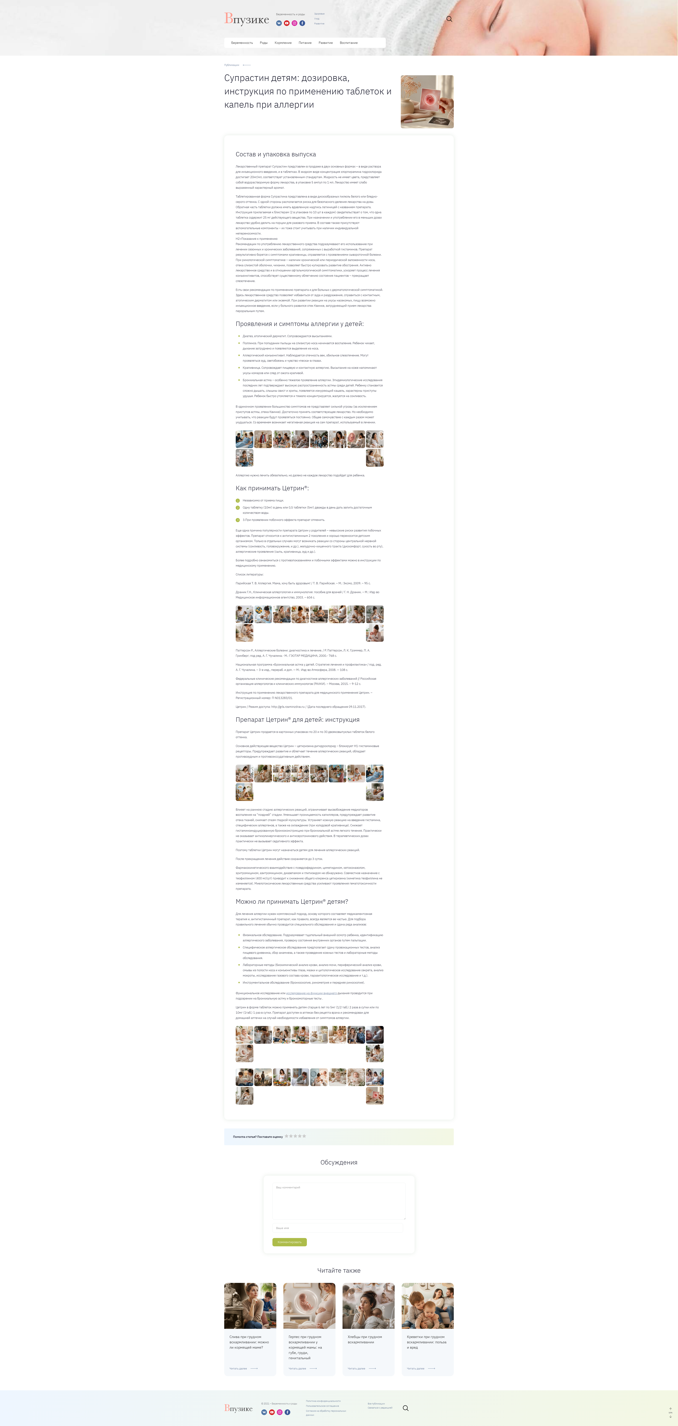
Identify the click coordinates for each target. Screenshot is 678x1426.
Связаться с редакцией (380, 1407)
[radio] (286, 1136)
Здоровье (319, 13)
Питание (305, 43)
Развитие (319, 23)
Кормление (283, 43)
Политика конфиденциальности (323, 1401)
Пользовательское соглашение (322, 1405)
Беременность (242, 43)
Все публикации (376, 1403)
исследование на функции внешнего (311, 993)
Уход (316, 18)
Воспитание (349, 43)
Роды (264, 43)
